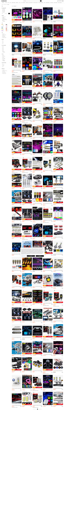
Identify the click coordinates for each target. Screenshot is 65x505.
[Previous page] (36, 409)
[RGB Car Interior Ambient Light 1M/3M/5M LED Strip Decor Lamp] (37, 313)
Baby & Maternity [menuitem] (48, 2)
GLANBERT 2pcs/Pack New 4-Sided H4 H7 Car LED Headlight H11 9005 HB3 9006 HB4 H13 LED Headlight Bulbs (27, 286)
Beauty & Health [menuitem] (31, 2)
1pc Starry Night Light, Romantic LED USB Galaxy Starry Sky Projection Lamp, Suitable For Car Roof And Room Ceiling (58, 137)
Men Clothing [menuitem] (23, 2)
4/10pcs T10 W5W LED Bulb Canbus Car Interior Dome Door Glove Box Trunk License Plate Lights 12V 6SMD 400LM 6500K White (17, 270)
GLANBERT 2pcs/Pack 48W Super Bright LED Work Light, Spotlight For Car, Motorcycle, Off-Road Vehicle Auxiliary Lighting (58, 337)
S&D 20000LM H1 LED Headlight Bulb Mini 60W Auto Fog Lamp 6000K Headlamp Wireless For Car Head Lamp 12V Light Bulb (48, 337)
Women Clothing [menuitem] (13, 2)
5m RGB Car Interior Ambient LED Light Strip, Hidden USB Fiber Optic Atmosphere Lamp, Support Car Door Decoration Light (37, 70)
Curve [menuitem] (19, 2)
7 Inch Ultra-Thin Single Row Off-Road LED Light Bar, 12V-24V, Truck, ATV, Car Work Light (17, 337)
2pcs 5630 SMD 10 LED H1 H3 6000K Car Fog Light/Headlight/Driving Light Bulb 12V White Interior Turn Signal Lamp (27, 187)
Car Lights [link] (8, 4)
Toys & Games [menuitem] (51, 2)
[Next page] (41, 409)
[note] (17, 19)
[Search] (40, 1)
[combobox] (15, 6)
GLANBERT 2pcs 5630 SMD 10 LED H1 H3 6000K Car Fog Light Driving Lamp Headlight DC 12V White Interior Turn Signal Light (17, 354)
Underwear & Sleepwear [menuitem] (40, 2)
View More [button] (4, 60)
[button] (3, 13)
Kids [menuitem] (21, 2)
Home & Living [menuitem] (27, 2)
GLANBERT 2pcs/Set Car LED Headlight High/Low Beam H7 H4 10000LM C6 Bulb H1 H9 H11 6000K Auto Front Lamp (17, 203)
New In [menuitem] (9, 2)
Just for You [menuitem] (6, 2)
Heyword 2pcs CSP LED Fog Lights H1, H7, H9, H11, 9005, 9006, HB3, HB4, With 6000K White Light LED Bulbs (58, 388)
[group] (6, 17)
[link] (16, 21)
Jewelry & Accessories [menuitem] (35, 2)
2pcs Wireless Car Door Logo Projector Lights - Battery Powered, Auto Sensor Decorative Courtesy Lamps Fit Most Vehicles (27, 203)
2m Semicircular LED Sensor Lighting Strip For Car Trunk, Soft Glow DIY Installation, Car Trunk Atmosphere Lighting (37, 337)
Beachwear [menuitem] (17, 2)
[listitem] (17, 15)
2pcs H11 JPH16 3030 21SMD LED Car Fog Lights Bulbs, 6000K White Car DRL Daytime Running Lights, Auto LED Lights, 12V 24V (37, 103)
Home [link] (2, 4)
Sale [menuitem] (10, 2)
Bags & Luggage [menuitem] (60, 2)
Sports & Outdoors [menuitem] (55, 2)
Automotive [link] (5, 4)
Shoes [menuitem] (44, 2)
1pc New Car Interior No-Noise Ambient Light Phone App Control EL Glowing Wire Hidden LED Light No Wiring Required (27, 337)
